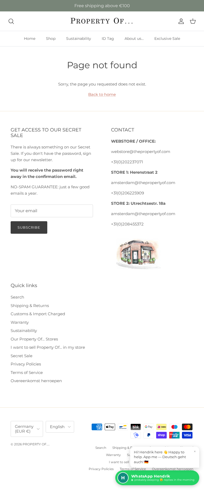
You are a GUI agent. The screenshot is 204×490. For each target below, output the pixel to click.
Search (17, 297)
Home (29, 38)
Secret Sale (21, 355)
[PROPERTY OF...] (102, 21)
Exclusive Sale (167, 38)
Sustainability (78, 38)
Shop (51, 38)
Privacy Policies (26, 364)
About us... (134, 38)
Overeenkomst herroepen (36, 380)
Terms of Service (27, 372)
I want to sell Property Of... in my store (48, 347)
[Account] (180, 21)
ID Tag (108, 38)
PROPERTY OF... (36, 444)
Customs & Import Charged (38, 313)
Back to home (102, 94)
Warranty (20, 322)
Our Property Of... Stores (34, 339)
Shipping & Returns (30, 305)
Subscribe (29, 227)
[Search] (11, 21)
